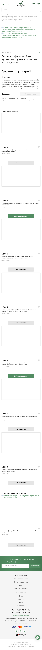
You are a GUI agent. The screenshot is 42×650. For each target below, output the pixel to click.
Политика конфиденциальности (21, 644)
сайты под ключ (21, 646)
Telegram (24, 631)
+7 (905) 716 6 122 (21, 612)
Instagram (20, 631)
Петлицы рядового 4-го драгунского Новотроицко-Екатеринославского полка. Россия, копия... (17, 363)
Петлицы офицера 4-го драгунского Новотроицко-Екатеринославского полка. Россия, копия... (17, 257)
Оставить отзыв (30, 94)
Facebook (17, 631)
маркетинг (31, 646)
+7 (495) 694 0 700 (21, 609)
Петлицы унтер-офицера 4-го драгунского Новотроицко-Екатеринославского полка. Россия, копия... (19, 310)
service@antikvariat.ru (21, 615)
